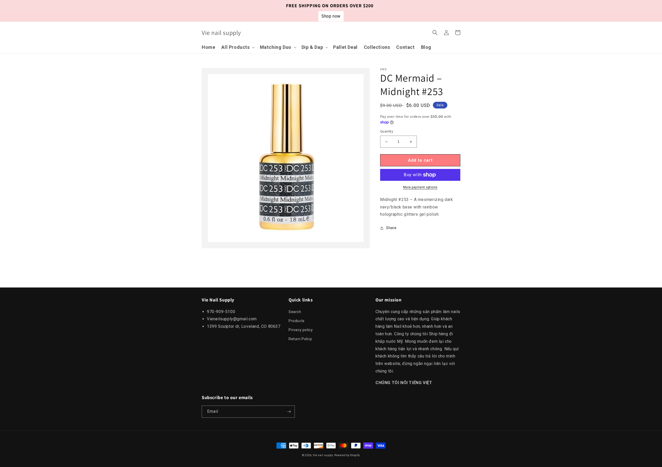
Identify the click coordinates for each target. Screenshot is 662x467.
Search (295, 312)
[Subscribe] (289, 412)
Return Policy (300, 339)
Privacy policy (301, 330)
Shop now (331, 16)
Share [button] (391, 228)
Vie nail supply (323, 455)
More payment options (420, 187)
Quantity (386, 132)
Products (297, 321)
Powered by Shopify (347, 455)
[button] (237, 47)
